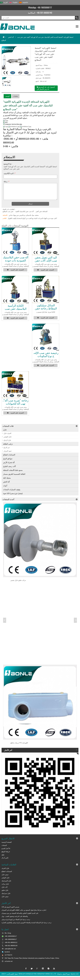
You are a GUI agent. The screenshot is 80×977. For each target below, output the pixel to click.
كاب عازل (5, 887)
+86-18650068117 (44, 7)
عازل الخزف (5, 868)
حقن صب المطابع (8, 211)
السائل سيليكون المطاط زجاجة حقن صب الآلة (46, 307)
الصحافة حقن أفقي (41, 211)
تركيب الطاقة (8, 444)
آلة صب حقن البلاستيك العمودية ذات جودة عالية (15, 259)
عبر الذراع (7, 447)
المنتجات (4, 845)
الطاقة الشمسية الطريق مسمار (14, 474)
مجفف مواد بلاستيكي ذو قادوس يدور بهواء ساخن (24, 215)
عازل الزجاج (7, 440)
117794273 (8, 955)
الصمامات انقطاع (9, 455)
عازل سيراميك (6, 893)
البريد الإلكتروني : (9, 173)
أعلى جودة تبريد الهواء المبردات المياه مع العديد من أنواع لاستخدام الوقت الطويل (32, 218)
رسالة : (6, 181)
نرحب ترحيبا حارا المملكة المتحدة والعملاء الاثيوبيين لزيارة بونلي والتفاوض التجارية (26, 922)
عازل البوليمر (8, 437)
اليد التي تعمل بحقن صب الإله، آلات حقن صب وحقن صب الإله (45, 259)
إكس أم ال (5, 858)
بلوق (3, 855)
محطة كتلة (7, 478)
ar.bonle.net (8, 961)
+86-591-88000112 (11, 942)
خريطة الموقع (6, 851)
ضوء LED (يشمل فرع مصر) (13, 493)
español (25, 2)
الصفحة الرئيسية (7, 842)
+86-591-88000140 (44, 12)
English (15, 2)
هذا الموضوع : (8, 164)
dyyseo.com (75, 974)
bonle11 (7, 952)
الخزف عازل (7, 433)
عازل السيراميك (6, 881)
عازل (5, 430)
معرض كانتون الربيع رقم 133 (10, 907)
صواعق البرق (7, 459)
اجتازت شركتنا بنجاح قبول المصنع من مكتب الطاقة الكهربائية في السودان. (24, 910)
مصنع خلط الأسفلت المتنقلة (13, 470)
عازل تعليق (5, 890)
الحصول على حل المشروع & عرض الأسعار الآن (46, 88)
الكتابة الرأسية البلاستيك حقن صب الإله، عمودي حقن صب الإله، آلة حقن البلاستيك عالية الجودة (15, 307)
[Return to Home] (4, 37)
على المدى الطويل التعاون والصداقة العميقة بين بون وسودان (20, 913)
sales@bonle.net (10, 949)
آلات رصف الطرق (9, 466)
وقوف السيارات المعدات (11, 490)
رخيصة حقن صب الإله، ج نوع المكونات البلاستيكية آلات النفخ (45, 354)
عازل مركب (5, 884)
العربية (6, 2)
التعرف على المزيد (17, 270)
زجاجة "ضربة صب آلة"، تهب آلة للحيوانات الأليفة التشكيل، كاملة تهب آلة (15, 402)
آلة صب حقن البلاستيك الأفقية (24, 211)
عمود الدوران (8, 451)
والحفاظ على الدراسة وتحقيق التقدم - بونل (15, 916)
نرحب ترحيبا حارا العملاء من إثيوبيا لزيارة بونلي (16, 919)
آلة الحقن (11, 37)
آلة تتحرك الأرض (8, 462)
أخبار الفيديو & (6, 848)
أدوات (5, 486)
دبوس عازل (5, 874)
